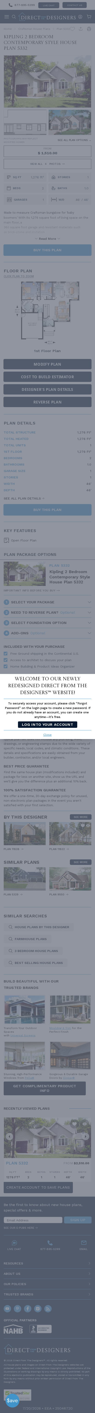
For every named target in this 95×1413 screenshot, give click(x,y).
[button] (12, 1400)
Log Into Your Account (47, 724)
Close (47, 735)
